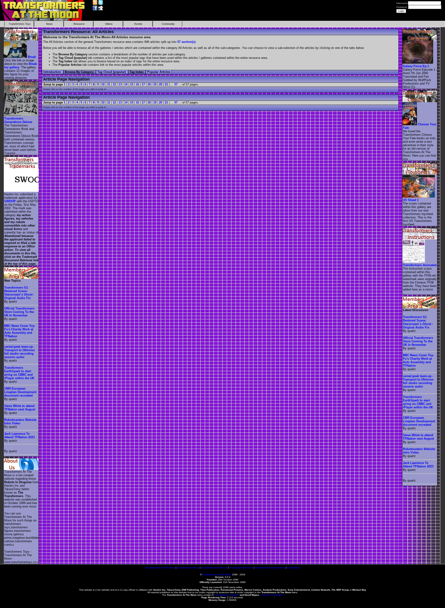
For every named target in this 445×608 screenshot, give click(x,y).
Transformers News (188, 567)
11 (108, 84)
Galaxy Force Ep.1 (416, 66)
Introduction (52, 72)
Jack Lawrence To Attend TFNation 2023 (19, 435)
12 (114, 84)
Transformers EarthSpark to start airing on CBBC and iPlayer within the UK (19, 373)
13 (120, 84)
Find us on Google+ (272, 595)
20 (160, 84)
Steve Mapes (221, 595)
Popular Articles (158, 72)
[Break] (15, 57)
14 (125, 84)
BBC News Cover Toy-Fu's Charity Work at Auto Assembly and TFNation (19, 331)
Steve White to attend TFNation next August (19, 407)
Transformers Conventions (270, 567)
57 (176, 84)
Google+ (234, 595)
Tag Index (137, 72)
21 (166, 84)
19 (154, 84)
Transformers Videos (241, 567)
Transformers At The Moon (160, 567)
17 (143, 84)
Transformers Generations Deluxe (18, 120)
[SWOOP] (29, 190)
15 (131, 84)
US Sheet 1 (411, 200)
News (49, 23)
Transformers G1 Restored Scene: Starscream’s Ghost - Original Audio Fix (19, 293)
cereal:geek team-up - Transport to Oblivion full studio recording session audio (19, 352)
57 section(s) (186, 42)
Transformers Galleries (214, 567)
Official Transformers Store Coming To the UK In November (19, 312)
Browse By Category (80, 72)
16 (137, 84)
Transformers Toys (20, 23)
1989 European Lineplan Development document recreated (20, 392)
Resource (79, 23)
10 (103, 84)
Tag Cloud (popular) (112, 72)
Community (168, 23)
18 (149, 84)
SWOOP (10, 201)
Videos (109, 23)
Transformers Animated (419, 265)
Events (138, 23)
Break (32, 57)
